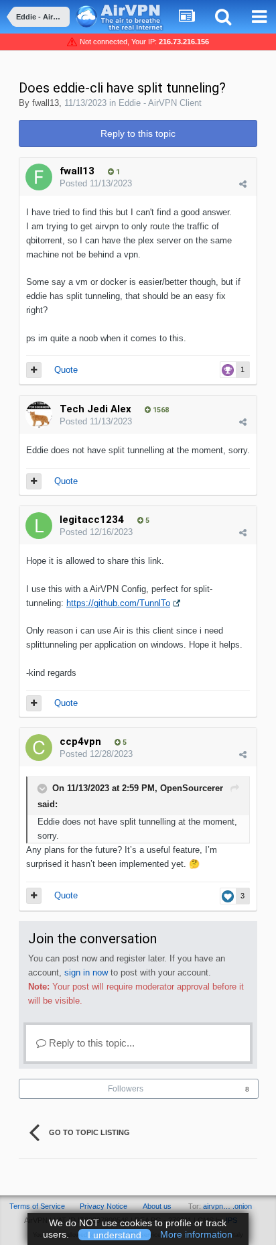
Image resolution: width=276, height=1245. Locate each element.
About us (157, 1206)
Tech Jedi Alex (95, 409)
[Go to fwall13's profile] (38, 177)
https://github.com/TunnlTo (118, 603)
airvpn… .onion (227, 1206)
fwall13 (45, 103)
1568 (160, 410)
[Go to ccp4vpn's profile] (38, 747)
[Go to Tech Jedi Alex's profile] (38, 415)
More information (196, 1234)
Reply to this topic (138, 133)
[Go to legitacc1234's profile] (38, 525)
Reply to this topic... (90, 1043)
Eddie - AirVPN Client (160, 103)
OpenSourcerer (191, 789)
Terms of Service (37, 1206)
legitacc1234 (92, 520)
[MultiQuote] (34, 370)
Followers (125, 1088)
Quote (66, 370)
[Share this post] (243, 184)
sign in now (86, 972)
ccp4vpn (80, 741)
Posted (96, 183)
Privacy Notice (103, 1206)
